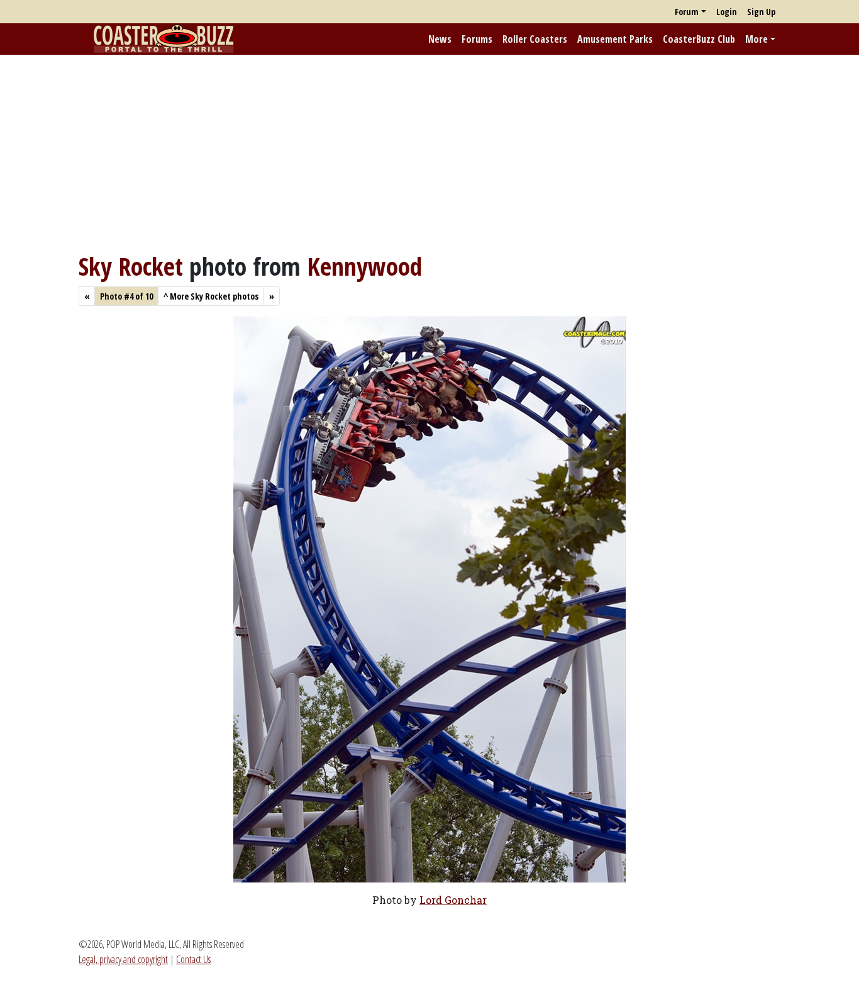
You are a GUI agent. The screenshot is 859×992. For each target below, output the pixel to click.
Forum (687, 12)
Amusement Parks (615, 39)
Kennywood (364, 266)
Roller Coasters (534, 39)
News (440, 39)
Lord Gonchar (453, 899)
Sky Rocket (131, 266)
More (756, 39)
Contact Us (193, 959)
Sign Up (761, 12)
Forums (477, 39)
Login (726, 12)
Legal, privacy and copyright (123, 959)
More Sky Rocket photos (210, 296)
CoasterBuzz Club (699, 39)
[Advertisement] (429, 153)
